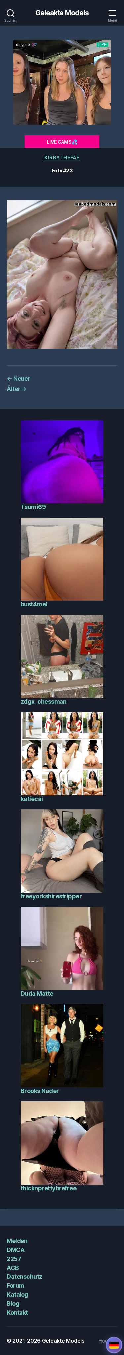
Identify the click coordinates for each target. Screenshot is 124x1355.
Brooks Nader (40, 1090)
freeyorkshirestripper (51, 896)
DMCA (15, 1249)
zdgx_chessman (44, 701)
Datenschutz (24, 1276)
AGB (13, 1267)
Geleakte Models (62, 12)
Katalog (17, 1294)
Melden (17, 1240)
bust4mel (34, 604)
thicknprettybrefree (49, 1188)
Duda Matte (37, 993)
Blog (13, 1303)
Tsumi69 (33, 506)
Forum (15, 1285)
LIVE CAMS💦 (62, 142)
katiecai (32, 798)
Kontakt (17, 1312)
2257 (14, 1258)
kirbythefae (62, 157)
